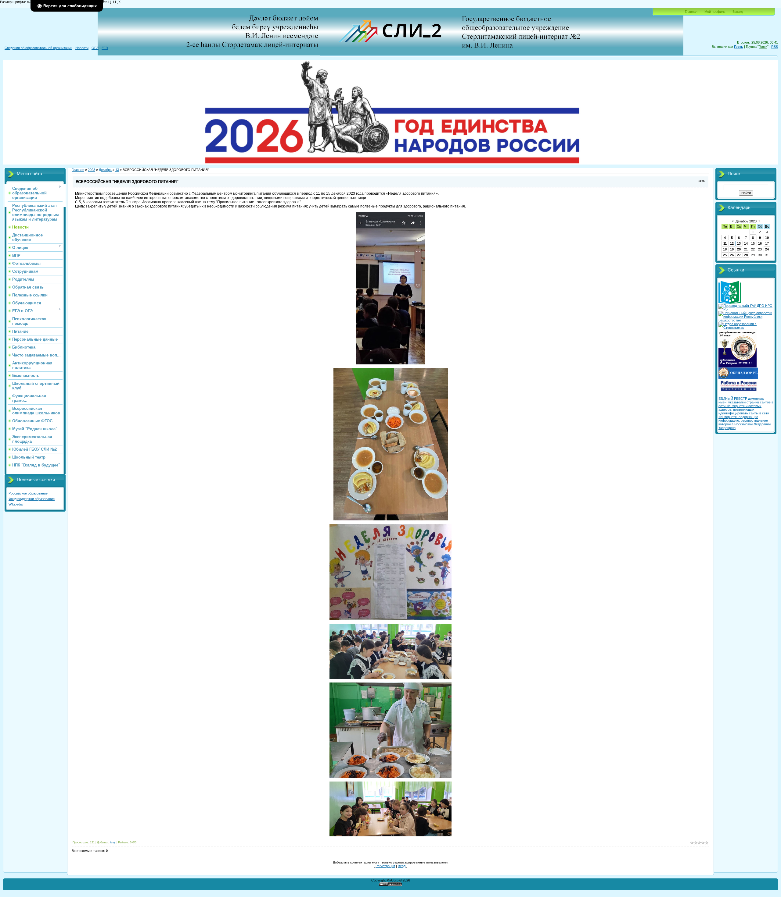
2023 (91, 170)
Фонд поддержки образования (32, 499)
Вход (401, 866)
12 (732, 243)
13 (117, 170)
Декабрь (105, 170)
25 (725, 255)
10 (767, 237)
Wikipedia (16, 504)
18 (725, 249)
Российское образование (28, 493)
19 (732, 249)
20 (739, 249)
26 (732, 255)
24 (767, 249)
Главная (691, 11)
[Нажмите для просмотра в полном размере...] (390, 363)
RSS (774, 46)
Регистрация (385, 866)
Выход (737, 11)
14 (746, 243)
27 (739, 255)
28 (746, 255)
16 (760, 243)
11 (725, 243)
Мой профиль (714, 11)
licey (113, 842)
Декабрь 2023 (746, 221)
